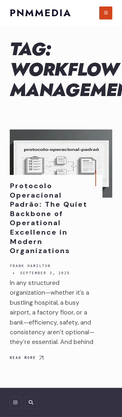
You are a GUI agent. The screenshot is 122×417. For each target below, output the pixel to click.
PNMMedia (41, 13)
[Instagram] (16, 403)
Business (90, 140)
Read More (23, 357)
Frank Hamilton (30, 266)
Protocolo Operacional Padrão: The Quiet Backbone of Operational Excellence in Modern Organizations (49, 218)
